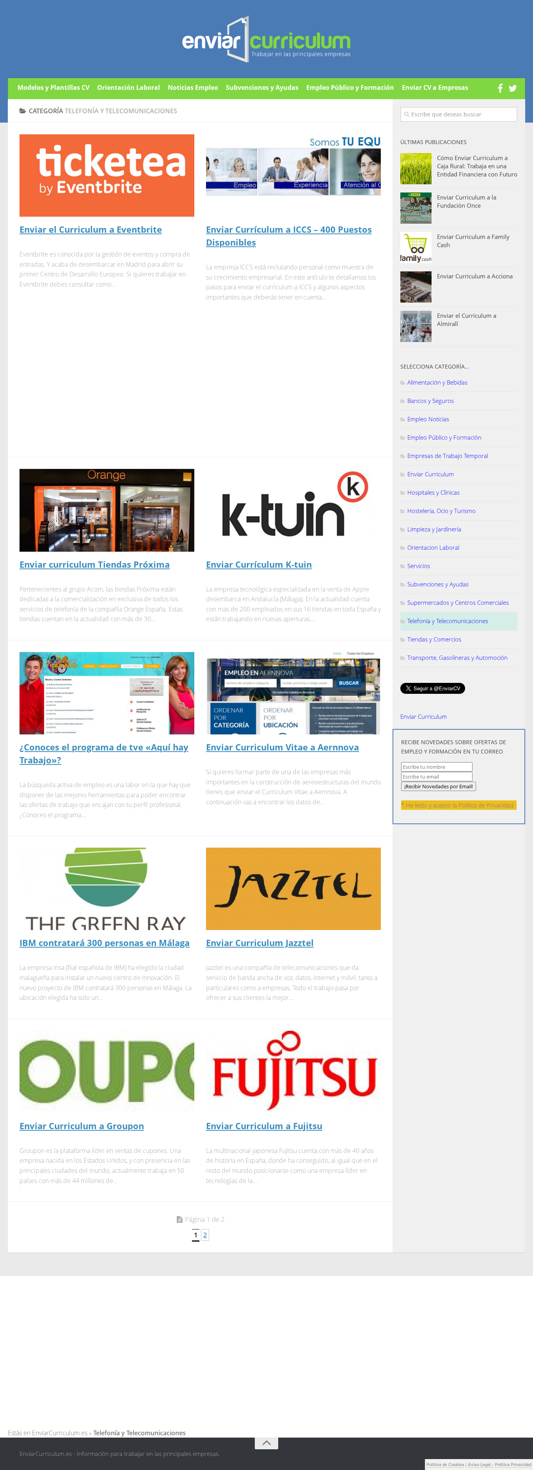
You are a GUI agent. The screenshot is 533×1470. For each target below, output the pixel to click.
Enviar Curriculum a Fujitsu (264, 1125)
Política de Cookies (445, 1464)
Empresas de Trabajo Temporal (447, 456)
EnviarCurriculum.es (59, 1433)
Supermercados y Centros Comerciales (458, 602)
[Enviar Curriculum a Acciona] (416, 287)
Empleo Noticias (428, 419)
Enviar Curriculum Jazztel (260, 942)
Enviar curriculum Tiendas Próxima (95, 564)
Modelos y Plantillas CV (53, 87)
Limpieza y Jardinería (434, 529)
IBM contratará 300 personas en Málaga (105, 942)
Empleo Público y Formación (350, 87)
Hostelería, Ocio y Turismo (441, 511)
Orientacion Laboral (433, 547)
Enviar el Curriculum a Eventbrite (91, 229)
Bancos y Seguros (430, 400)
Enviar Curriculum (430, 474)
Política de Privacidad (485, 805)
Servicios (418, 566)
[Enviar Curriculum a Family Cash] (416, 247)
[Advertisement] (85, 384)
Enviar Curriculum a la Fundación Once (466, 201)
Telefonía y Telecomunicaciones (447, 621)
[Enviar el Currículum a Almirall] (416, 326)
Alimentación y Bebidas (437, 382)
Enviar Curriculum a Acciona (475, 276)
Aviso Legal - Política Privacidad (499, 1464)
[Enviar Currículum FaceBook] (500, 88)
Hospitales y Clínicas (433, 492)
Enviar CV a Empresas (435, 87)
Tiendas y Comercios (434, 639)
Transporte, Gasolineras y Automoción (457, 657)
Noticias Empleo (193, 87)
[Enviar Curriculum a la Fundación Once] (416, 208)
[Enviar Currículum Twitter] (512, 88)
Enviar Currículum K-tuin (259, 564)
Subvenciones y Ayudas (262, 87)
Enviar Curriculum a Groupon (82, 1125)
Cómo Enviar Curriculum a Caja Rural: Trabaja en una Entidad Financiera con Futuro (477, 166)
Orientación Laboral (128, 87)
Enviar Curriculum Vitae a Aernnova (282, 747)
